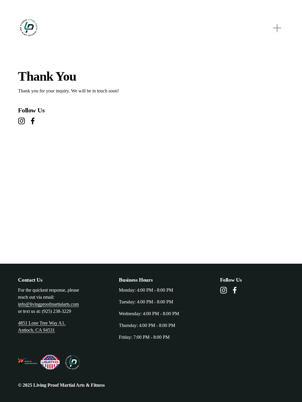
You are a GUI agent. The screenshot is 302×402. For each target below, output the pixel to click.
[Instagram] (21, 120)
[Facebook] (32, 120)
